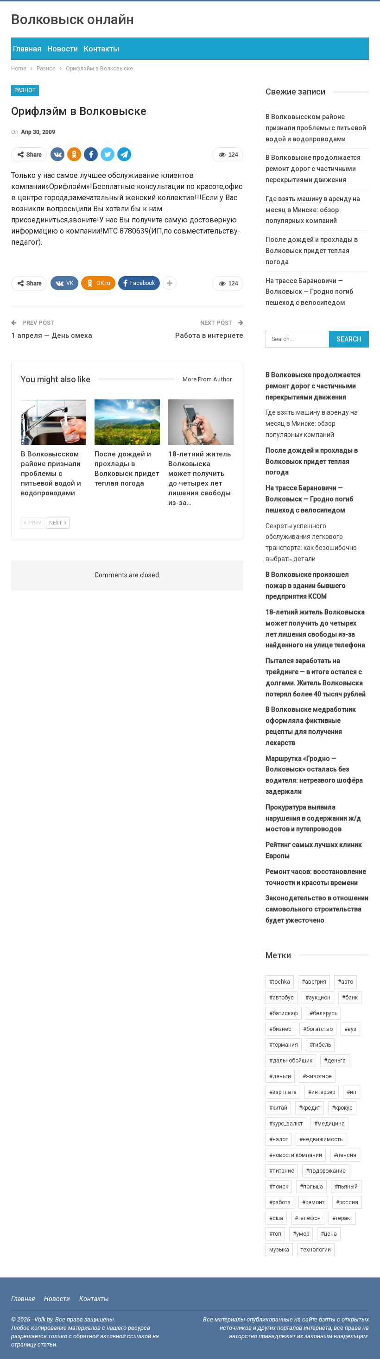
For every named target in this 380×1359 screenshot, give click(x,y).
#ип (351, 1092)
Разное (25, 90)
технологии (316, 1249)
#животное (317, 1076)
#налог (278, 1139)
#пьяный (346, 1186)
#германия (283, 1045)
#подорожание (326, 1171)
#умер (301, 1234)
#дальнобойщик (290, 1060)
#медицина (329, 1123)
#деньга (335, 1060)
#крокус (342, 1108)
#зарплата (283, 1092)
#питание (281, 1171)
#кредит (309, 1108)
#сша (276, 1218)
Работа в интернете (209, 335)
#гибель (320, 1045)
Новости (62, 48)
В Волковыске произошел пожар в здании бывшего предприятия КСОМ (307, 585)
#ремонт (313, 1202)
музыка (279, 1249)
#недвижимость (320, 1139)
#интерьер (321, 1092)
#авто (345, 982)
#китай (278, 1108)
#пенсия (345, 1155)
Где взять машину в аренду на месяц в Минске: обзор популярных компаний (313, 210)
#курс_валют (286, 1123)
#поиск (278, 1186)
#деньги (280, 1076)
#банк (350, 997)
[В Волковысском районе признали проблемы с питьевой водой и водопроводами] (53, 422)
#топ (275, 1234)
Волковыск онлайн (72, 19)
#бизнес (280, 1029)
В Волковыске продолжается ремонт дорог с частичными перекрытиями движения (313, 168)
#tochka (279, 982)
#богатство (318, 1029)
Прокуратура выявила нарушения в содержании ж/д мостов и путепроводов (313, 818)
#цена (329, 1234)
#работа (280, 1202)
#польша (311, 1186)
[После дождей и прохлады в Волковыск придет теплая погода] (127, 422)
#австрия (314, 982)
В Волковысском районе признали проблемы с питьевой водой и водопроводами (316, 128)
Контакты (101, 48)
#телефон (308, 1218)
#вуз (350, 1029)
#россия (347, 1202)
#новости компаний (295, 1155)
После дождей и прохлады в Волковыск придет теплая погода (312, 250)
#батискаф (283, 1013)
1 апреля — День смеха (51, 335)
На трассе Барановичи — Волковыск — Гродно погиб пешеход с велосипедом (309, 292)
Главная (27, 48)
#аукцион (317, 997)
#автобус (281, 997)
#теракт (342, 1218)
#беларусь (323, 1013)
